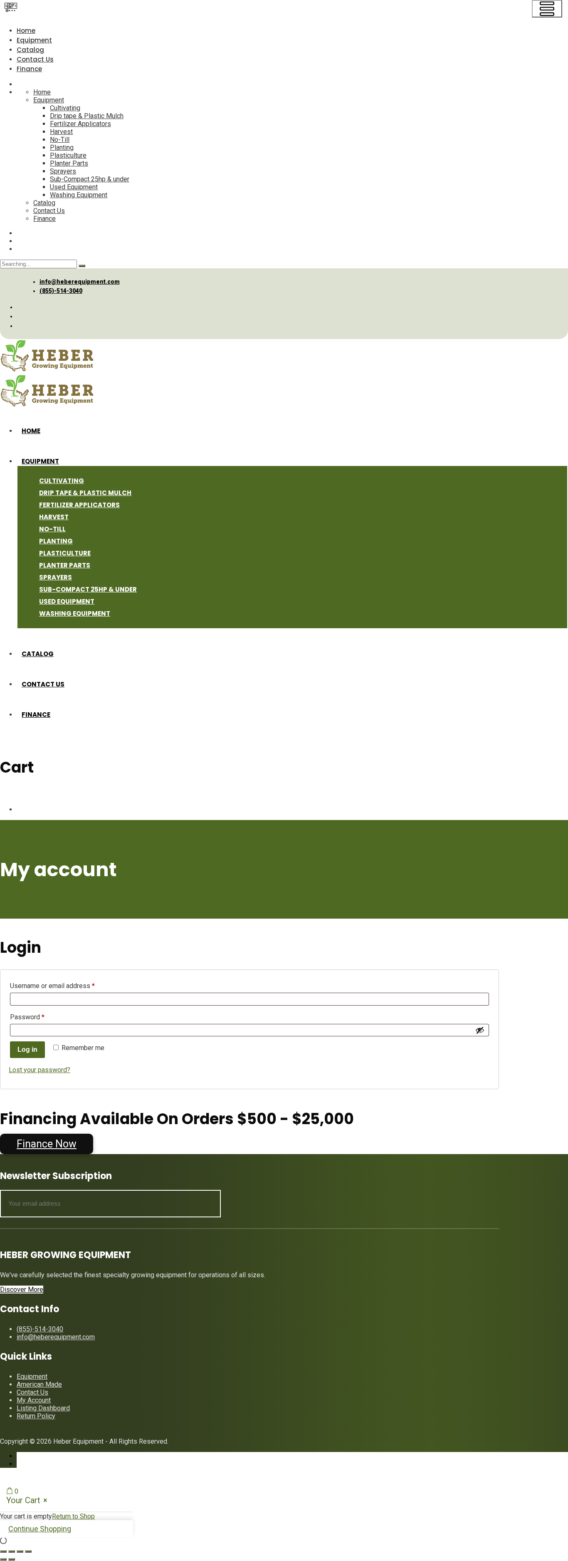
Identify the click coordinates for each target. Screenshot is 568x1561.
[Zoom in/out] (3, 1551)
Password (40, 1017)
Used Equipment (74, 187)
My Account (34, 1400)
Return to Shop (73, 1516)
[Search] (82, 266)
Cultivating (65, 108)
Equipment (34, 40)
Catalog (30, 49)
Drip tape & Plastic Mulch (86, 116)
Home (26, 30)
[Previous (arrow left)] (3, 1559)
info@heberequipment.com (80, 281)
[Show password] (479, 1030)
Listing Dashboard (43, 1408)
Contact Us (35, 59)
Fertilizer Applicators (80, 124)
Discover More (21, 1289)
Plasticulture (68, 155)
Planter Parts (69, 163)
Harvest (61, 132)
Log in (27, 1049)
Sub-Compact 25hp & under (89, 179)
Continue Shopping (39, 1528)
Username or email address (65, 985)
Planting (62, 147)
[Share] (20, 1551)
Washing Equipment (78, 195)
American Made (39, 1384)
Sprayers (63, 171)
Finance (29, 68)
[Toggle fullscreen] (11, 1551)
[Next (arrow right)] (11, 1559)
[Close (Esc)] (28, 1551)
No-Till (59, 140)
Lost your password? (39, 1070)
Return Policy (36, 1416)
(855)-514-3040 (61, 290)
